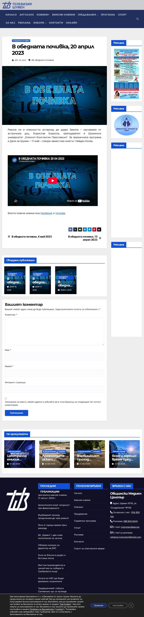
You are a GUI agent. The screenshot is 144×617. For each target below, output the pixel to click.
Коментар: (11, 314)
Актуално (27, 14)
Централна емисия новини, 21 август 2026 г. (19, 461)
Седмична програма (85, 520)
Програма (108, 14)
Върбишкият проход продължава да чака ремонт (89, 461)
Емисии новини (63, 14)
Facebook (46, 213)
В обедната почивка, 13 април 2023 (82, 238)
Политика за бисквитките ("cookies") (47, 609)
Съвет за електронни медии (89, 548)
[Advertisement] (126, 193)
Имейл (9, 366)
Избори (39, 22)
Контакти (56, 22)
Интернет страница (15, 382)
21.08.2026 (15, 464)
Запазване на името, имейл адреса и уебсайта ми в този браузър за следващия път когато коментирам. (53, 403)
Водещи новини (49, 451)
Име (8, 350)
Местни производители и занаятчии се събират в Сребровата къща (51, 568)
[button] (138, 18)
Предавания (87, 14)
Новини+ (43, 14)
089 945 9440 (130, 521)
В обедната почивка (21, 40)
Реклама (24, 22)
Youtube (60, 213)
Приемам (98, 605)
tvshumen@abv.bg (130, 527)
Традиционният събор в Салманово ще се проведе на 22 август (52, 591)
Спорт (122, 14)
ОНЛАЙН (71, 22)
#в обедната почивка (43, 60)
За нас (10, 22)
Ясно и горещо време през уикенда (124, 459)
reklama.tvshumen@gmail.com (125, 537)
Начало (11, 14)
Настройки (118, 605)
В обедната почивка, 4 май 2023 (32, 236)
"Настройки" (65, 604)
